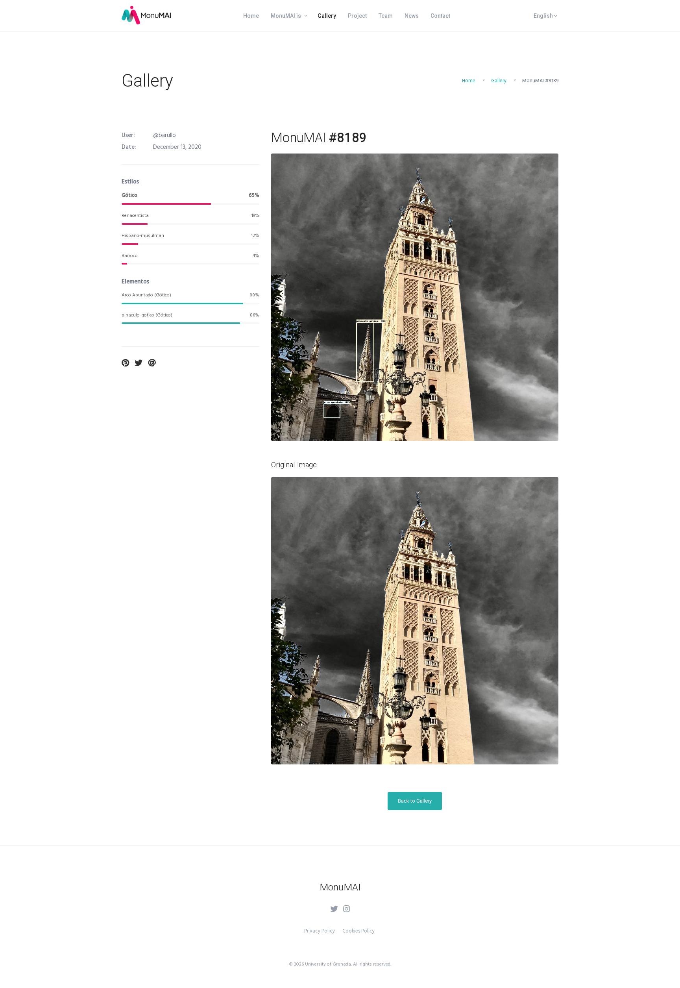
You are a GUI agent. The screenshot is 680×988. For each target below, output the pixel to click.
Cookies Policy (358, 930)
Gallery (327, 16)
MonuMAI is (286, 16)
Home (251, 16)
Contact (440, 16)
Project (357, 16)
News (412, 16)
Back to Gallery (415, 801)
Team (386, 16)
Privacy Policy (319, 930)
